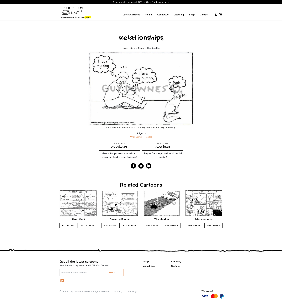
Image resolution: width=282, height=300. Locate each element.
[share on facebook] (133, 166)
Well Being (136, 137)
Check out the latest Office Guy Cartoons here (141, 2)
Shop (192, 14)
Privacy (118, 291)
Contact (204, 14)
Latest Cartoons (131, 14)
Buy (68, 225)
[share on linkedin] (148, 166)
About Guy (162, 14)
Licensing (179, 14)
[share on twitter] (141, 166)
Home (148, 14)
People (148, 137)
